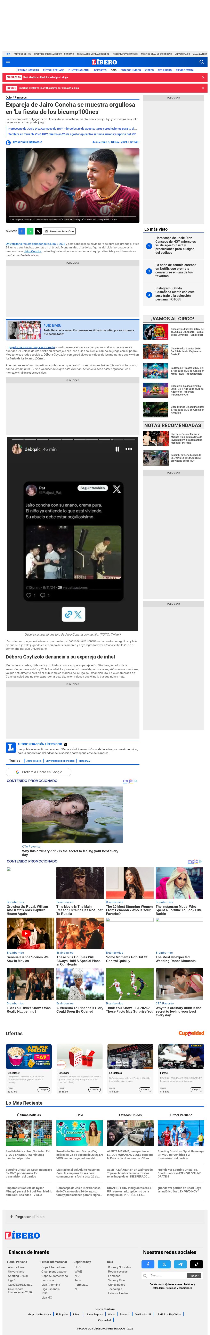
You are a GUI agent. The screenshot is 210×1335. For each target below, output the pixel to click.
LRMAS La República (168, 1314)
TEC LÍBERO (165, 70)
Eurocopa (47, 1280)
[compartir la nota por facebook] (21, 231)
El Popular (62, 1314)
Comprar (44, 1089)
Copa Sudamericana (54, 1275)
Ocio (113, 70)
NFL (77, 1289)
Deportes (100, 70)
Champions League (54, 1271)
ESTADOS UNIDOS (131, 70)
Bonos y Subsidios (119, 1267)
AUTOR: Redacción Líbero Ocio (40, 744)
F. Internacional (79, 70)
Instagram (84, 760)
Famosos (21, 97)
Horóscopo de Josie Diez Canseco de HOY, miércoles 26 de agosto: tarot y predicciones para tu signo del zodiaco (81, 128)
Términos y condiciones (179, 1288)
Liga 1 (12, 1280)
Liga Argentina (50, 1284)
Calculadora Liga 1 (20, 1284)
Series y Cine (116, 1280)
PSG (44, 1293)
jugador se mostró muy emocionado (32, 347)
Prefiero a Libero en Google (42, 772)
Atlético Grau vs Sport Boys (156, 54)
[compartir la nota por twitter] (38, 231)
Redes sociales (118, 1271)
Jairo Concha (32, 251)
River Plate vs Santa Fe (125, 54)
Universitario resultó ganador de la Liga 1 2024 (35, 243)
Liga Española (50, 1289)
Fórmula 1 (81, 1284)
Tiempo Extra (185, 70)
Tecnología (115, 1289)
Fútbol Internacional (53, 1262)
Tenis (78, 1280)
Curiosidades (116, 1284)
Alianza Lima (200, 54)
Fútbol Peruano (53, 70)
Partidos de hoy (22, 54)
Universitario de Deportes (60, 760)
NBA (77, 1275)
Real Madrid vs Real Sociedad (93, 54)
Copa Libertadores (53, 1267)
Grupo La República (39, 1314)
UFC (78, 1267)
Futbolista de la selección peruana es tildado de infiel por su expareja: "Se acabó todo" (89, 332)
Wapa (111, 1314)
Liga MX (46, 1297)
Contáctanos (157, 1284)
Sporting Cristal (18, 1275)
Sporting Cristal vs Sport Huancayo (54, 54)
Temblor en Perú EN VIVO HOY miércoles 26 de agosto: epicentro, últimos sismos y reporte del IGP (72, 134)
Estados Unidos (118, 1293)
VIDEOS (149, 70)
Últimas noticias (28, 70)
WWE (78, 1271)
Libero (76, 1314)
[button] (201, 62)
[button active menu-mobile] (8, 62)
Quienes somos (173, 1284)
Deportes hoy (82, 1262)
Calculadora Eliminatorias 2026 (20, 1290)
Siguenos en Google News (62, 231)
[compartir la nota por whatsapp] (30, 231)
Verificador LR (143, 1314)
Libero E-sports (94, 1314)
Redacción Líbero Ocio (27, 142)
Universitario (182, 54)
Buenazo (125, 1314)
